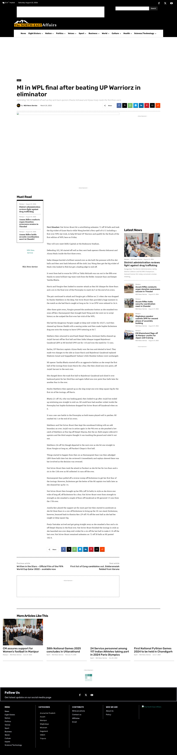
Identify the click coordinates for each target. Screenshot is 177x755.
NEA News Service (30, 105)
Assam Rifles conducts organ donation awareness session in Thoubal (29, 223)
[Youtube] (171, 3)
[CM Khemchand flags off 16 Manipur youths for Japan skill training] (129, 334)
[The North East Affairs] (87, 23)
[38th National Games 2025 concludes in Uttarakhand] (67, 632)
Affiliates (75, 718)
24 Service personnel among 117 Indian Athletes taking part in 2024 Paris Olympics (109, 651)
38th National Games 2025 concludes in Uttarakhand (64, 650)
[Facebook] (159, 3)
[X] (165, 3)
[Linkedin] (141, 105)
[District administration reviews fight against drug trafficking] (142, 245)
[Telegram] (135, 105)
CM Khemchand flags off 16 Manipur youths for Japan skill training (146, 335)
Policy (108, 714)
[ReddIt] (157, 105)
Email (74, 722)
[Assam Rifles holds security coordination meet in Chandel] (129, 303)
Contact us (76, 714)
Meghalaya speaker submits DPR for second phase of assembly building (146, 319)
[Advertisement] (60, 12)
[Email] (152, 105)
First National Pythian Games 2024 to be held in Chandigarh (153, 650)
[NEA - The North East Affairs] (157, 712)
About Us (109, 711)
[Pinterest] (146, 105)
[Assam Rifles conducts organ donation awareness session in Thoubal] (129, 288)
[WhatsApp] (130, 105)
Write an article (78, 711)
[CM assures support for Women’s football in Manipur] (23, 632)
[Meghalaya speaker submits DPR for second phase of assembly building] (129, 317)
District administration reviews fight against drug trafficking (29, 209)
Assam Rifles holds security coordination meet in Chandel (29, 236)
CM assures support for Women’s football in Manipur (21, 650)
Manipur (21, 204)
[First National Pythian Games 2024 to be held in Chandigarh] (154, 632)
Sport (18, 80)
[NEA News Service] (19, 105)
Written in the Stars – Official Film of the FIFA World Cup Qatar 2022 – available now (40, 568)
